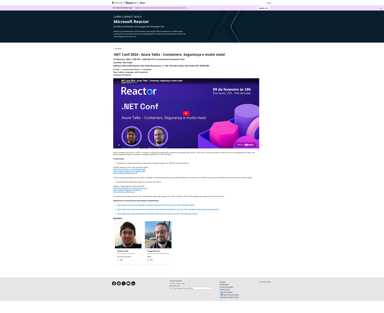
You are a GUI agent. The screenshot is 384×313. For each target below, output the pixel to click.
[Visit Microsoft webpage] (118, 2)
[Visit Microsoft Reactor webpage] (131, 2)
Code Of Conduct (226, 292)
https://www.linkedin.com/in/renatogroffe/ (129, 169)
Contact (223, 282)
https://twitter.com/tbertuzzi (124, 192)
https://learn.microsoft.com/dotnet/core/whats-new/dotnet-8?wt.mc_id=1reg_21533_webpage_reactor (156, 205)
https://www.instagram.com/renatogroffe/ (129, 171)
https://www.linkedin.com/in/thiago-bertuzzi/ (130, 188)
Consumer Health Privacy (229, 297)
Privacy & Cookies (226, 287)
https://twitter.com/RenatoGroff (125, 173)
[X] (124, 283)
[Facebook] (114, 283)
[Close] (381, 8)
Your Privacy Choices (231, 295)
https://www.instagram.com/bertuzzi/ (127, 190)
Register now (263, 8)
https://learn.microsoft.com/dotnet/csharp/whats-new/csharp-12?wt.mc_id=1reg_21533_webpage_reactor (157, 213)
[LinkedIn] (133, 283)
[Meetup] (119, 283)
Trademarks (224, 284)
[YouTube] (128, 283)
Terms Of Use (225, 289)
